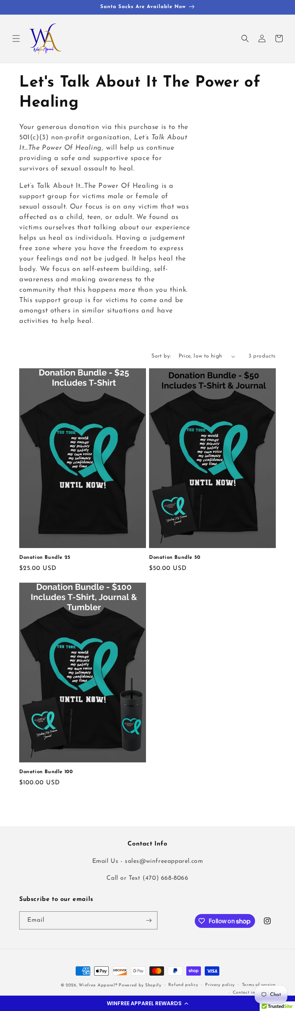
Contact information (254, 993)
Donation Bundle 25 (45, 557)
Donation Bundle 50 (175, 557)
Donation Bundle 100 (46, 771)
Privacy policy (220, 985)
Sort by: (161, 356)
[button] (147, 1003)
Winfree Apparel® (99, 985)
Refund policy (183, 985)
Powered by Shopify (140, 985)
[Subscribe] (148, 920)
